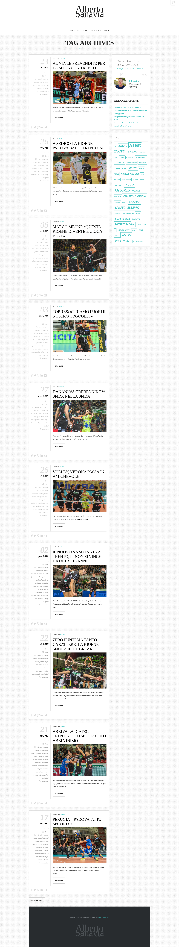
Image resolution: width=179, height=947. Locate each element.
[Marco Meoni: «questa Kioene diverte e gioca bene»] (79, 255)
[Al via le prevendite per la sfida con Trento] (79, 87)
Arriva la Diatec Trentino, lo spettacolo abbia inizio (79, 736)
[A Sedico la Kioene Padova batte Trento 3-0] (79, 168)
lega (46, 662)
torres (33, 352)
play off (35, 258)
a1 (115, 146)
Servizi (78, 31)
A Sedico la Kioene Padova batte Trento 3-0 (78, 145)
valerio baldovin (123, 230)
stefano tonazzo (42, 769)
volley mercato (138, 241)
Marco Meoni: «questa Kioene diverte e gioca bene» (77, 231)
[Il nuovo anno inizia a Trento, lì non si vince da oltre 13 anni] (79, 581)
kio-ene (124, 168)
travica (46, 261)
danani (46, 407)
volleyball (45, 178)
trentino (36, 264)
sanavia (40, 168)
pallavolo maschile (37, 503)
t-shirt (46, 772)
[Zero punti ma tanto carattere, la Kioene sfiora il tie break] (79, 670)
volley (46, 175)
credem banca (38, 407)
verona (45, 595)
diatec (46, 571)
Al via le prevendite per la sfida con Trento (79, 65)
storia (138, 213)
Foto (99, 31)
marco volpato (126, 179)
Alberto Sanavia (89, 11)
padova (45, 165)
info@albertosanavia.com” (130, 68)
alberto (62, 58)
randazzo (45, 763)
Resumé (85, 31)
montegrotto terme (42, 497)
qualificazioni (37, 586)
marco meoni (44, 252)
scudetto (45, 349)
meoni (34, 255)
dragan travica (43, 245)
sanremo (117, 213)
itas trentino (44, 162)
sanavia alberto (37, 349)
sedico (40, 171)
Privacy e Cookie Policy (103, 917)
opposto (40, 340)
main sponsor (37, 759)
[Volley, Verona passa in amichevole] (79, 496)
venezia (141, 230)
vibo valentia (44, 509)
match (34, 497)
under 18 (40, 595)
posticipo (45, 583)
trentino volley (35, 175)
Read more (59, 118)
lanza (46, 756)
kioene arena (44, 82)
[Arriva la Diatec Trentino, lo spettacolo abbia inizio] (79, 760)
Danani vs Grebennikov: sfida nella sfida (79, 394)
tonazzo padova (125, 224)
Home (71, 31)
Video (93, 31)
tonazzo (136, 219)
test (34, 509)
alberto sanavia (43, 159)
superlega (40, 91)
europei (33, 574)
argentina (143, 152)
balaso (37, 750)
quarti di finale (43, 417)
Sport (46, 76)
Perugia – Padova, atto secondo (77, 821)
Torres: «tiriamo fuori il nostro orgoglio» (79, 313)
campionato (41, 79)
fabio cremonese (132, 163)
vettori (41, 775)
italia (117, 168)
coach (122, 157)
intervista (142, 163)
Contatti (107, 31)
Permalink (45, 94)
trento (46, 91)
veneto (134, 230)
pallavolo (34, 168)
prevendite (44, 88)
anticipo (45, 491)
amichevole (36, 162)
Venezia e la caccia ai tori (123, 126)
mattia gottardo (42, 577)
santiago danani (36, 420)
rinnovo (124, 202)
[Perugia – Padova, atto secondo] (79, 845)
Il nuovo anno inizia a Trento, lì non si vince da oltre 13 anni (77, 556)
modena (135, 179)
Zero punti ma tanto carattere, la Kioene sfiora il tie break (76, 644)
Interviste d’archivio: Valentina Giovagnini (129, 123)
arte (116, 157)
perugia (45, 847)
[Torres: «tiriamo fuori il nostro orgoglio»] (79, 336)
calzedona (35, 494)
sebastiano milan (128, 213)
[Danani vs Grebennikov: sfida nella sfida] (79, 416)
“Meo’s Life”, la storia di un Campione (127, 107)
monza (142, 179)
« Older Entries (37, 900)
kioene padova (37, 85)
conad (35, 838)
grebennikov (36, 410)
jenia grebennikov (36, 413)
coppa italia (42, 838)
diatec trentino (36, 753)
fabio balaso (119, 163)
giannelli (45, 753)
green (36, 756)
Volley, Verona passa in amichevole (78, 474)
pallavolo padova (134, 196)
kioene (42, 249)
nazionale (39, 580)
